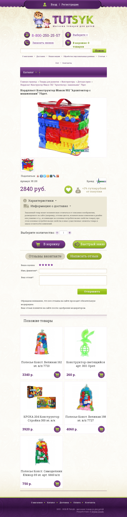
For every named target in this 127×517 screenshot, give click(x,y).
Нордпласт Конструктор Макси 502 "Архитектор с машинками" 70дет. (53, 85)
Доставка (40, 56)
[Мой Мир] (51, 176)
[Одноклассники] (48, 176)
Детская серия (83, 82)
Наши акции (54, 56)
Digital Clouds (98, 511)
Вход (54, 4)
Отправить (92, 291)
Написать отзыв (84, 256)
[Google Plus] (57, 176)
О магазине (27, 56)
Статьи (101, 56)
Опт (57, 63)
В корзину (52, 244)
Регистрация (70, 4)
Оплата (77, 502)
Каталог (51, 502)
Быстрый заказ (93, 244)
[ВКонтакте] (41, 176)
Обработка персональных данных (79, 56)
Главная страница (28, 82)
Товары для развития (49, 82)
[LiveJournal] (54, 176)
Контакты (67, 63)
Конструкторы (68, 82)
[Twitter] (44, 176)
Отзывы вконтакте (45, 256)
